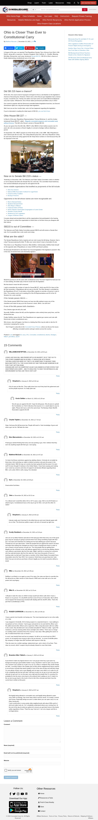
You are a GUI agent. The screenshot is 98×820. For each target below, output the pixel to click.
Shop (29, 3)
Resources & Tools (46, 798)
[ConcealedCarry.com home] (16, 9)
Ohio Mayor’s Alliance (14, 205)
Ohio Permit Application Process (77, 20)
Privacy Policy (62, 816)
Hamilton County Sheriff (15, 211)
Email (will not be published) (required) (16, 753)
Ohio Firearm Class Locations (49, 23)
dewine (48, 334)
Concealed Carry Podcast (32, 327)
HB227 (6, 336)
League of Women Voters (15, 215)
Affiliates (90, 818)
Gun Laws (48, 16)
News (39, 16)
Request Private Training (82, 16)
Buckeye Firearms (13, 195)
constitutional (41, 334)
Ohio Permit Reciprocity (52, 20)
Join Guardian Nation (88, 3)
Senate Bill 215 (35, 56)
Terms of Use (53, 816)
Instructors (64, 16)
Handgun (53, 334)
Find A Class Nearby (47, 802)
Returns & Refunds (73, 816)
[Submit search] (84, 9)
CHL (27, 334)
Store (42, 807)
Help (69, 3)
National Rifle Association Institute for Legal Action (23, 191)
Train (44, 3)
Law (11, 334)
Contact (42, 811)
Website (6, 760)
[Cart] (78, 2)
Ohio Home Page (13, 16)
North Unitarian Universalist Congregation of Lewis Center (25, 209)
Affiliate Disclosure (42, 816)
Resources (60, 3)
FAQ (56, 16)
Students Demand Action (15, 203)
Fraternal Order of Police (15, 207)
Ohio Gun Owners (13, 189)
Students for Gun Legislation (16, 213)
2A (21, 334)
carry (23, 334)
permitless (12, 336)
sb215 (17, 336)
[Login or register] (74, 2)
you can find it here (44, 111)
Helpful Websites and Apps (29, 20)
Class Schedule (29, 16)
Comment (7, 724)
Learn (36, 3)
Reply (58, 376)
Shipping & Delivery (86, 816)
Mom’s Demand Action (14, 202)
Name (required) (9, 745)
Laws (51, 3)
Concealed (33, 334)
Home (42, 793)
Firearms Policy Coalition (15, 193)
